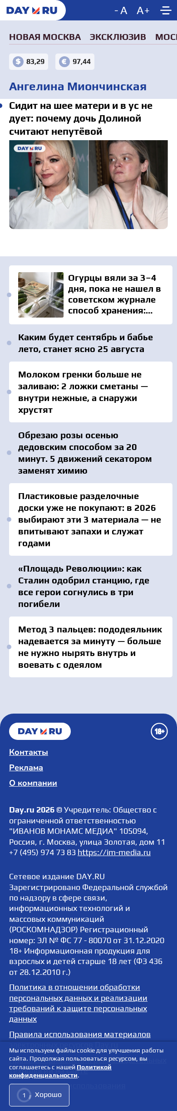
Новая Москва (45, 36)
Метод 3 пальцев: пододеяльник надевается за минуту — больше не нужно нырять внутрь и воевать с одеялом (90, 647)
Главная (40, 731)
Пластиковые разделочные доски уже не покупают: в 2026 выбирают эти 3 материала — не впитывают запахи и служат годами (89, 519)
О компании (33, 783)
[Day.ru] (33, 10)
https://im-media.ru (114, 852)
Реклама (26, 767)
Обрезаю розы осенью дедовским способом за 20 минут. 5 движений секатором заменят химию (85, 452)
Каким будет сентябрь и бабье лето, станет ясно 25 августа (85, 343)
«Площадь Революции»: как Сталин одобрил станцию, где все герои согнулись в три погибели (83, 586)
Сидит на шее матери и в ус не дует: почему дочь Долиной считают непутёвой (88, 185)
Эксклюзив (118, 36)
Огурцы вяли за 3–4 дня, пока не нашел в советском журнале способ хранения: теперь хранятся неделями (90, 294)
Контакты (28, 752)
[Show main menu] (165, 10)
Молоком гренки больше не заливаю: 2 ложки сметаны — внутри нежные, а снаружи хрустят (83, 392)
